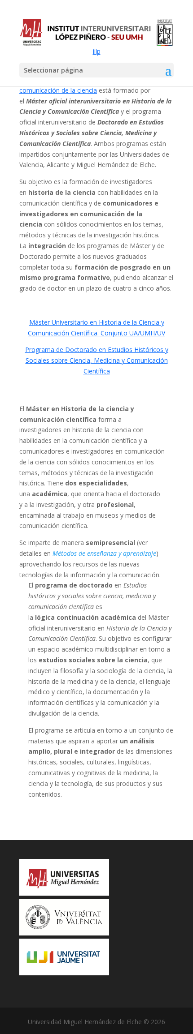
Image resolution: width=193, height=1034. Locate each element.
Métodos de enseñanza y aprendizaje (104, 553)
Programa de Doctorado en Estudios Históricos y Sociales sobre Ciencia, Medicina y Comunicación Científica (96, 360)
